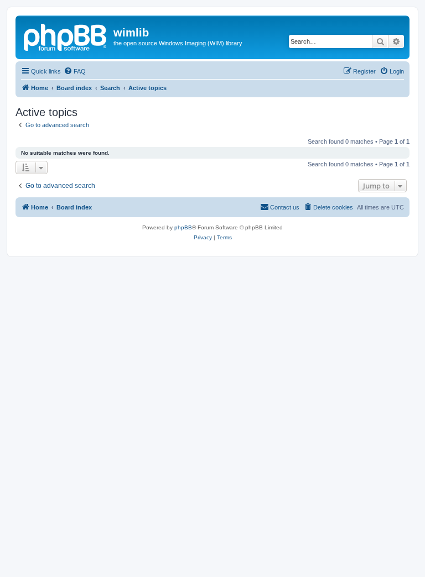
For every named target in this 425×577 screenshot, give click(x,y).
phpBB (183, 227)
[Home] (65, 36)
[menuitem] (75, 71)
